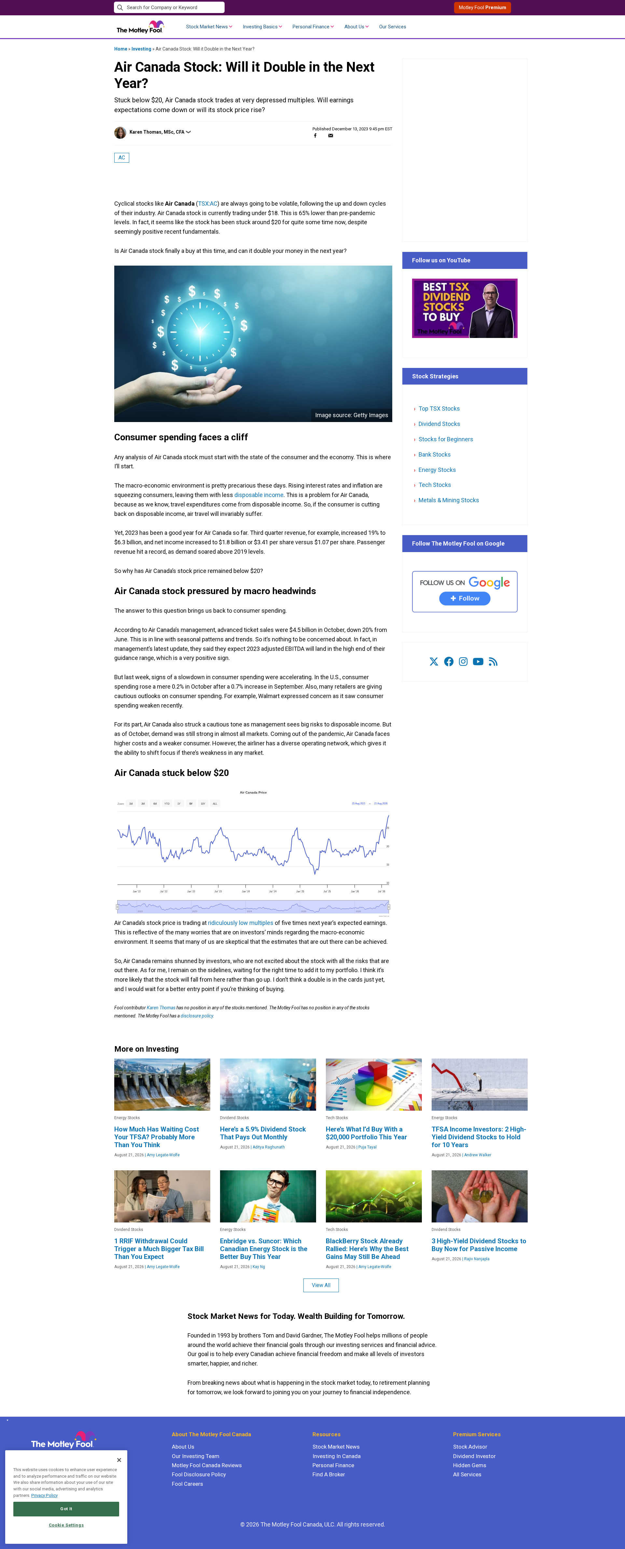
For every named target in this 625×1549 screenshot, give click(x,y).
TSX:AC (207, 203)
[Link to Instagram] (463, 661)
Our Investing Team (195, 1456)
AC (121, 157)
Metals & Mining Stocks (449, 500)
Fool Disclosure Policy (199, 1474)
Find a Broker (328, 1474)
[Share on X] (323, 135)
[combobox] (213, 8)
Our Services (392, 27)
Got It (66, 1508)
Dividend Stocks (439, 423)
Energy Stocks (437, 469)
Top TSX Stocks (439, 408)
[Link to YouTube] (478, 661)
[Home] (6, 1420)
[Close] (119, 1460)
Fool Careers (187, 1484)
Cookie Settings (66, 1525)
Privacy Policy (44, 1495)
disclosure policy (197, 1015)
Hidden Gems (469, 1465)
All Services (467, 1474)
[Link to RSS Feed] (493, 661)
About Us (354, 27)
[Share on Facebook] (315, 135)
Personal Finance (311, 27)
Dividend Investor (474, 1456)
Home (120, 48)
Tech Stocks (435, 484)
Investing (141, 48)
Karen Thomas (161, 1007)
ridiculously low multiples (240, 922)
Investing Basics (260, 27)
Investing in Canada (336, 1456)
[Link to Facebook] (449, 661)
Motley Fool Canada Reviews (207, 1465)
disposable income (258, 494)
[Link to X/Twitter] (434, 661)
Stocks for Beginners (446, 439)
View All (321, 1285)
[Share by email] (330, 135)
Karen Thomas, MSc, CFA (157, 132)
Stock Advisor (470, 1446)
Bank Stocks (435, 454)
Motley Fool (482, 7)
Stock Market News (207, 27)
